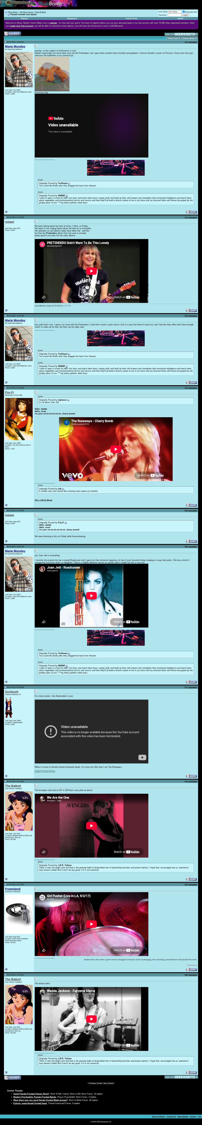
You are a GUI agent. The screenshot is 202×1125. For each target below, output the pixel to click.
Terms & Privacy (158, 1116)
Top (199, 1116)
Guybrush (11, 691)
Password (162, 15)
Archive (193, 1116)
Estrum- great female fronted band (30, 1103)
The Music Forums (26, 12)
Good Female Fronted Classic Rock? (31, 1094)
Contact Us (171, 1116)
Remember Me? (191, 12)
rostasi (9, 221)
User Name (163, 12)
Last (192, 34)
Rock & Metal (41, 12)
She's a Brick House (43, 500)
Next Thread (108, 1083)
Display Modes (189, 38)
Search (180, 18)
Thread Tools (172, 38)
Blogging (71, 18)
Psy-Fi (9, 392)
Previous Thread (95, 1083)
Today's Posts (131, 18)
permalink (192, 42)
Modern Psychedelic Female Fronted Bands (34, 1097)
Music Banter (13, 12)
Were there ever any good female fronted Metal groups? (40, 1100)
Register (24, 18)
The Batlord (13, 785)
